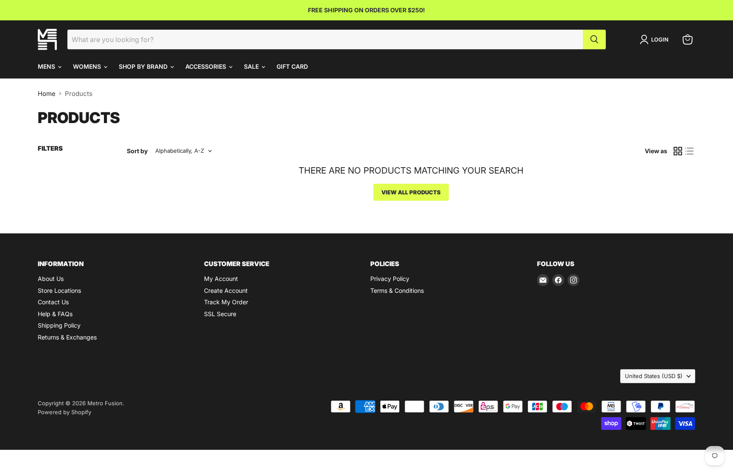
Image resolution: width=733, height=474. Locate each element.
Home (47, 93)
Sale (252, 66)
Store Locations (59, 290)
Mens (47, 66)
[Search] (594, 39)
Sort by (137, 151)
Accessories (206, 66)
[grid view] (678, 151)
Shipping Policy (59, 325)
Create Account (226, 290)
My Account (221, 278)
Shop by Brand (144, 66)
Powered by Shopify (64, 412)
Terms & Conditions (397, 290)
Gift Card (292, 66)
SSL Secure (220, 313)
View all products (411, 192)
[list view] (690, 151)
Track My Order (226, 302)
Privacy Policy (389, 278)
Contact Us (53, 302)
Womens (88, 66)
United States (654, 376)
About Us (51, 278)
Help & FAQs (55, 313)
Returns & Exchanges (67, 337)
